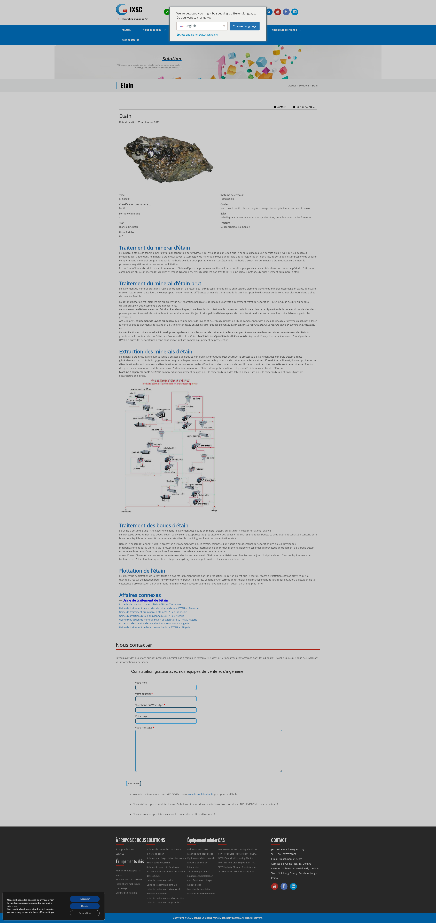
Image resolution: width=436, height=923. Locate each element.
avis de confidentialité (200, 794)
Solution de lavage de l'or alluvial (162, 867)
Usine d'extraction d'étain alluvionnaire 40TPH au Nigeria (151, 615)
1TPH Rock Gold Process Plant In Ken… (237, 853)
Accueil (292, 85)
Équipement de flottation (200, 875)
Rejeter (85, 906)
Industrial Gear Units (197, 849)
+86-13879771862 (305, 106)
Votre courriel (144, 693)
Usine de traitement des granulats (163, 902)
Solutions (304, 85)
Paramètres (85, 913)
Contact (280, 106)
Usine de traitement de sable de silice (165, 898)
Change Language (244, 26)
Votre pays (141, 716)
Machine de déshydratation (201, 893)
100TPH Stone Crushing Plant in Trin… (237, 862)
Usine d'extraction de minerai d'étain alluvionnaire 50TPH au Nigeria (158, 619)
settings (49, 912)
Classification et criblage (199, 880)
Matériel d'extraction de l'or (135, 18)
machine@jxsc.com (291, 859)
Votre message (144, 727)
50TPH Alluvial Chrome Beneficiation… (237, 867)
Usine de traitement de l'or (159, 880)
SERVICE (120, 853)
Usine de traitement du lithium (161, 884)
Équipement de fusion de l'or (201, 858)
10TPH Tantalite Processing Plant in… (236, 858)
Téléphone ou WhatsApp (150, 705)
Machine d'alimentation (199, 889)
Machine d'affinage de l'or (200, 853)
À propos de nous (125, 849)
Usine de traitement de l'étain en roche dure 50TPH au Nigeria (154, 627)
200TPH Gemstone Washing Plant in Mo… (239, 849)
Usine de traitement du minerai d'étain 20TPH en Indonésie (153, 612)
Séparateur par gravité (198, 871)
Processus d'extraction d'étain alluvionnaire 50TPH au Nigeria (154, 623)
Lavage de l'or (194, 884)
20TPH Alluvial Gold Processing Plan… (237, 871)
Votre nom (141, 682)
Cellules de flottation (126, 892)
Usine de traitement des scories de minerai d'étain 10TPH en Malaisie (159, 608)
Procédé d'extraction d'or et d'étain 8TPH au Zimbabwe (150, 604)
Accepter (85, 899)
